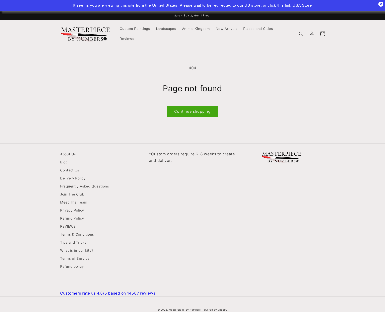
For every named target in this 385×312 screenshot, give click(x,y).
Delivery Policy (73, 178)
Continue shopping (192, 111)
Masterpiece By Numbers (185, 309)
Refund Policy (72, 218)
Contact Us (69, 170)
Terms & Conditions (77, 234)
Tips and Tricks (73, 242)
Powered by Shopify (214, 309)
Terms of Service (75, 258)
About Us (68, 154)
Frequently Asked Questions (84, 186)
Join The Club (72, 194)
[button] (301, 33)
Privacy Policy (72, 210)
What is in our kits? (76, 250)
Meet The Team (73, 202)
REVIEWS (68, 226)
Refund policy (72, 266)
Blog (64, 162)
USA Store (302, 5)
